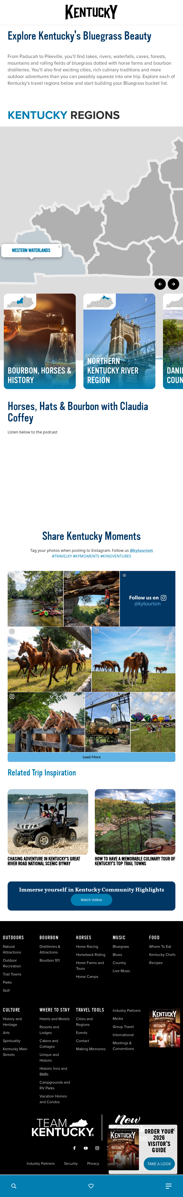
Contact (82, 1041)
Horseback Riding (90, 954)
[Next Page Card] (173, 284)
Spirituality (12, 1041)
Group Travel (123, 1026)
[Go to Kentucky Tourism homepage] (91, 12)
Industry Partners (127, 1010)
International (123, 1035)
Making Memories (91, 1049)
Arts (6, 1032)
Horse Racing (87, 946)
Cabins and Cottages (49, 1043)
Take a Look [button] (159, 1163)
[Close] (173, 1130)
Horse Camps (87, 976)
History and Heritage (12, 1021)
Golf (6, 990)
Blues (117, 954)
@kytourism (141, 550)
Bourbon (49, 937)
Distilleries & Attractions (50, 949)
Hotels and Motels (55, 1019)
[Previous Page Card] (160, 284)
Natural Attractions (12, 949)
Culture (11, 1010)
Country (119, 962)
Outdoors (13, 937)
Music (119, 937)
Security (71, 1163)
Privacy (93, 1163)
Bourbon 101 (50, 960)
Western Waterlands (31, 250)
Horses (83, 937)
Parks (7, 982)
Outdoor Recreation (12, 963)
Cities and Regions (84, 1021)
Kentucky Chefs (162, 954)
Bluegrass (121, 946)
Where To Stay (55, 1010)
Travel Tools (90, 1010)
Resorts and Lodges (49, 1029)
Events (81, 1032)
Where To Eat (160, 946)
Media (118, 1018)
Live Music (121, 971)
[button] (14, 1186)
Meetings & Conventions (123, 1045)
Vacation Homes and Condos (53, 1099)
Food (154, 937)
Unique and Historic (49, 1057)
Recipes (156, 962)
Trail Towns (12, 974)
